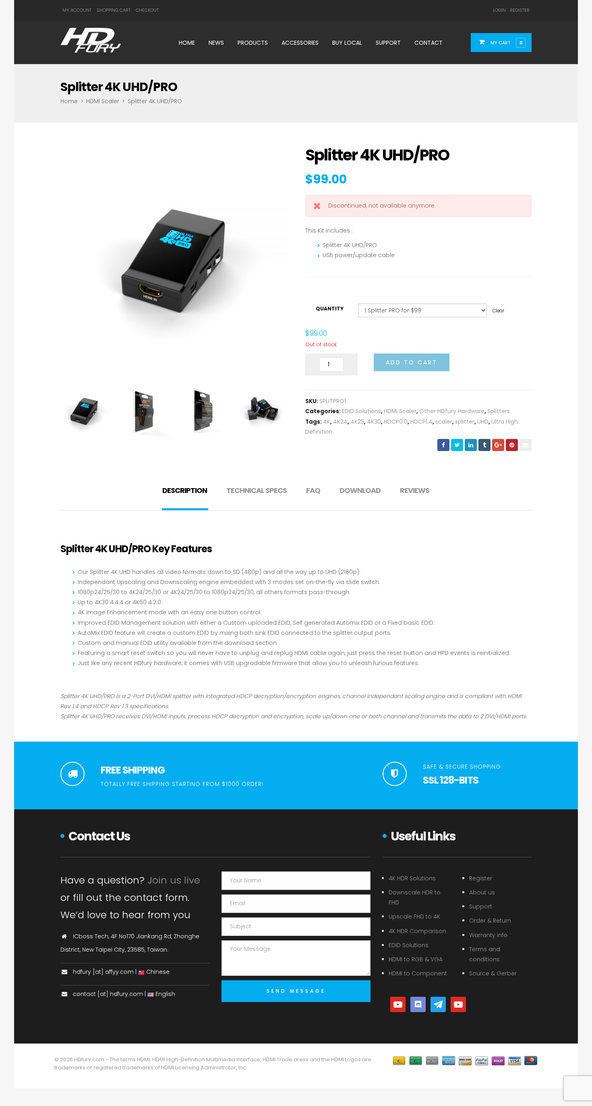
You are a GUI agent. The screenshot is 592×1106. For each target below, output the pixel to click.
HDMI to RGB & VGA (416, 959)
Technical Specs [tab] (256, 490)
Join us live (173, 880)
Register (520, 10)
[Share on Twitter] (457, 445)
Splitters (498, 411)
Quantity (330, 308)
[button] (506, 42)
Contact (428, 43)
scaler (443, 422)
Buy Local (347, 43)
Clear (498, 311)
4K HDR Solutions (412, 878)
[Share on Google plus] (498, 445)
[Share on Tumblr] (484, 445)
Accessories (300, 43)
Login (499, 10)
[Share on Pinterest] (512, 445)
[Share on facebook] (443, 445)
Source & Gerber (493, 973)
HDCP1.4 (421, 422)
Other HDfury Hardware (451, 411)
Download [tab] (360, 490)
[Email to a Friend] (526, 445)
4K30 (374, 422)
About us (482, 892)
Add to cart (411, 362)
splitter (464, 422)
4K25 (357, 422)
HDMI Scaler (102, 101)
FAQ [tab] (313, 490)
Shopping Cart (113, 10)
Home (187, 43)
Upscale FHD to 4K (414, 917)
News (216, 43)
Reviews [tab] (414, 490)
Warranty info (488, 935)
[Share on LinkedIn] (471, 445)
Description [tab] (184, 490)
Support (388, 43)
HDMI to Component (418, 973)
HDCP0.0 (396, 422)
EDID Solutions (361, 411)
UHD (483, 422)
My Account (76, 10)
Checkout (147, 10)
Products (253, 43)
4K (326, 422)
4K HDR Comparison (417, 931)
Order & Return (490, 921)
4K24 (340, 422)
